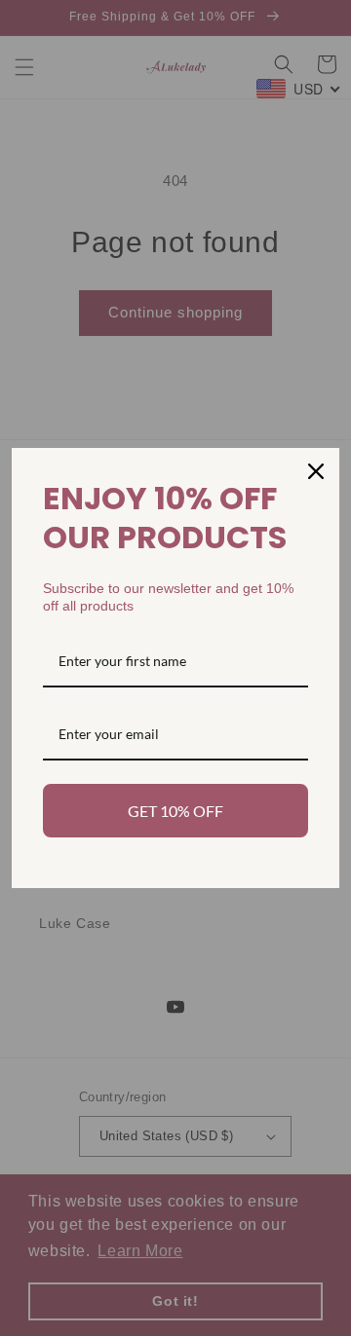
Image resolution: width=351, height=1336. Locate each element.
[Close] (315, 471)
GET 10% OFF (175, 810)
